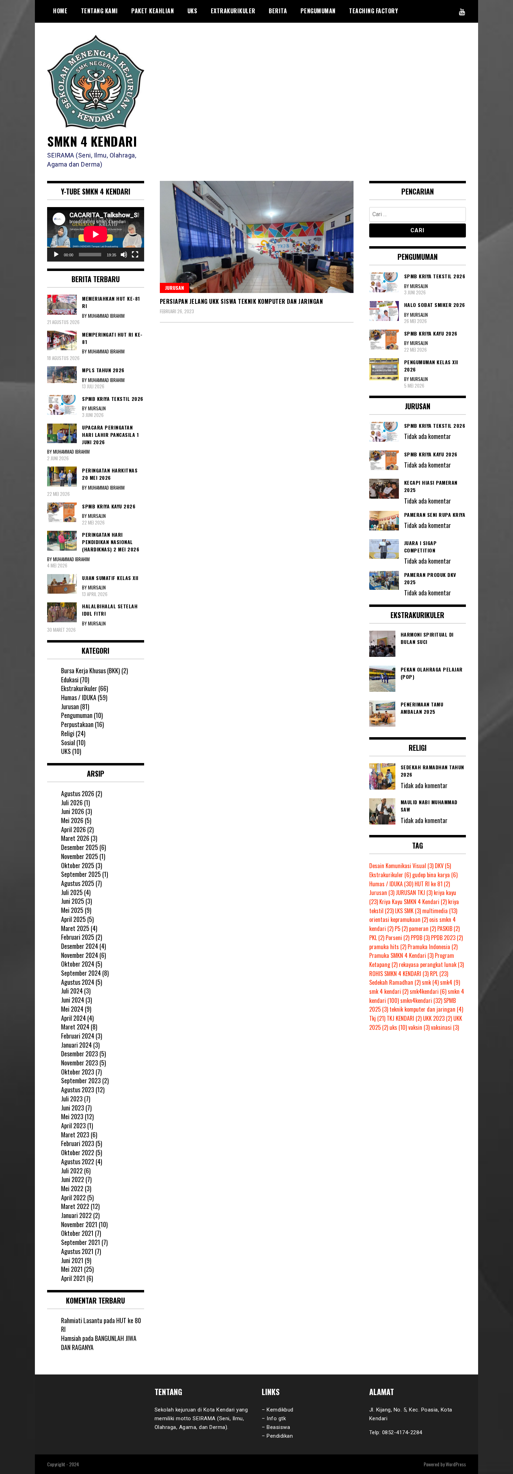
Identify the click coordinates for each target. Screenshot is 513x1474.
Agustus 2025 (77, 883)
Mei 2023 (72, 1116)
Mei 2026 (72, 820)
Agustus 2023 (77, 1089)
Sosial (68, 742)
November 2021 (79, 1224)
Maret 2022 (75, 1206)
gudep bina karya (435, 875)
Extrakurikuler (233, 11)
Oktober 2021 (77, 1233)
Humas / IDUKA (78, 697)
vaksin (419, 1027)
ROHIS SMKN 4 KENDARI (399, 973)
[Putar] (56, 254)
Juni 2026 (72, 811)
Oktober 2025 (77, 865)
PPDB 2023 (447, 937)
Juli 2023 (72, 1098)
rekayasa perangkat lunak (431, 964)
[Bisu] (123, 254)
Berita (278, 11)
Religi (67, 733)
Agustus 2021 (77, 1251)
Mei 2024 (72, 1008)
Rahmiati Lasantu (81, 1320)
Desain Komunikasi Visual (401, 865)
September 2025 (81, 874)
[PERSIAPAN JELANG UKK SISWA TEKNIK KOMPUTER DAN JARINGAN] (257, 237)
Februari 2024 (77, 1035)
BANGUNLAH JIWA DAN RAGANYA (98, 1343)
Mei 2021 (72, 1269)
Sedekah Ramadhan (395, 982)
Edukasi (70, 679)
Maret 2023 (75, 1134)
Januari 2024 (76, 1044)
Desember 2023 (79, 1053)
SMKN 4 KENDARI (92, 141)
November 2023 (79, 1062)
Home (60, 11)
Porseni (397, 937)
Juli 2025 (72, 892)
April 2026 (73, 829)
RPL (439, 973)
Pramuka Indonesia (433, 947)
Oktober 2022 (77, 1152)
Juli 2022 (72, 1170)
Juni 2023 (72, 1107)
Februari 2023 (77, 1143)
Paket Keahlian (152, 11)
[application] (95, 234)
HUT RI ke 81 (432, 884)
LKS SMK (408, 911)
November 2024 (79, 955)
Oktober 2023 (77, 1071)
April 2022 (73, 1197)
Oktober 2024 (77, 963)
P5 (401, 928)
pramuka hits (387, 947)
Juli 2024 (72, 990)
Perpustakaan (77, 724)
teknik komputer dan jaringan (426, 1009)
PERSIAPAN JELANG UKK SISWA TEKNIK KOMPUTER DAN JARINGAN (241, 301)
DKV (443, 865)
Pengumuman (318, 11)
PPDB (420, 937)
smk (430, 982)
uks (398, 1027)
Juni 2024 (72, 999)
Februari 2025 (77, 936)
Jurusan (174, 287)
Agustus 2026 (77, 793)
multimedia (439, 911)
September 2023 (81, 1080)
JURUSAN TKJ (414, 892)
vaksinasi (445, 1027)
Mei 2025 (72, 910)
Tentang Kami (99, 11)
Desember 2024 (79, 946)
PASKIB (448, 928)
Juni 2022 (72, 1179)
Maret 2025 (75, 928)
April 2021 (73, 1278)
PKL (376, 937)
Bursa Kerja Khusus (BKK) (90, 670)
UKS (192, 11)
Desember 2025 (79, 847)
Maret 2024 (75, 1026)
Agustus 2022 (77, 1161)
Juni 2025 (72, 900)
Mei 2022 (72, 1188)
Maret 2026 (75, 838)
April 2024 (73, 1017)
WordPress (456, 1464)
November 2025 (79, 856)
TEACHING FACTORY (373, 11)
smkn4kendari (421, 1000)
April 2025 (73, 919)
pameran (422, 928)
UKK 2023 (437, 1018)
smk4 (450, 982)
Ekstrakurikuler (79, 688)
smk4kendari (428, 991)
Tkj (377, 1018)
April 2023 (73, 1125)
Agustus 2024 (77, 982)
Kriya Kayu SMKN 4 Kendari (413, 901)
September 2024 (81, 972)
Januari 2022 (76, 1215)
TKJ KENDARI (404, 1018)
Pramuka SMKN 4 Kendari (401, 955)
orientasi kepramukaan (398, 919)
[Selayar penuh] (135, 254)
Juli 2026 (72, 802)
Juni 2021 (72, 1260)
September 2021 (80, 1242)
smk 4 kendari (388, 991)
